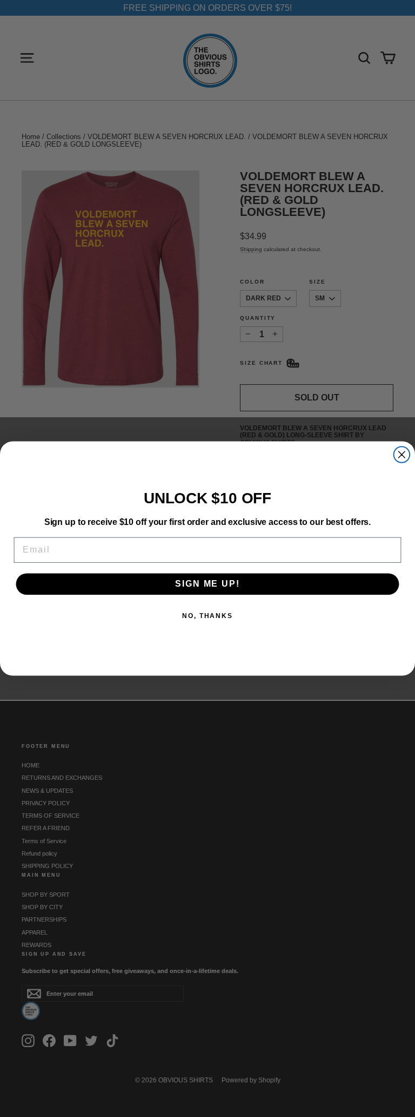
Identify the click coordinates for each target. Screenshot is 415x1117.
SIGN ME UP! (207, 584)
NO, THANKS (207, 616)
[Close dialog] (402, 454)
